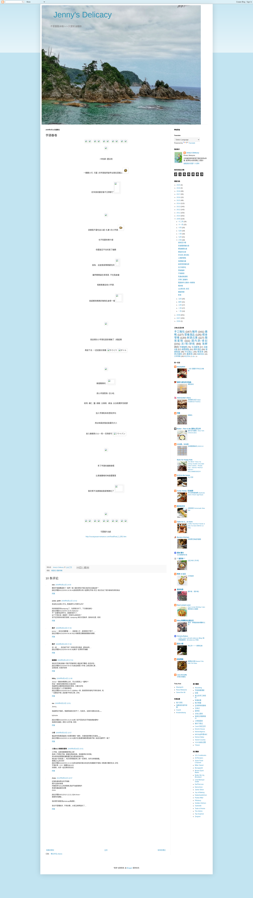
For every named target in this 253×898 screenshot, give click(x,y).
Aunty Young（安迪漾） (185, 491)
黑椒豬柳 (181, 270)
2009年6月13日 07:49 (64, 644)
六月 (180, 240)
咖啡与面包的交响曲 (184, 382)
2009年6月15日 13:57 (64, 733)
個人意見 (179, 703)
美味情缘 (180, 659)
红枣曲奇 (191, 576)
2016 (179, 197)
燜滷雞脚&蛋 (182, 249)
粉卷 (179, 295)
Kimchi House (200, 729)
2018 (179, 191)
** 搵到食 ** (181, 559)
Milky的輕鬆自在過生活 (185, 621)
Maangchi (179, 687)
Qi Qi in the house (183, 475)
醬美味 (190, 354)
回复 (53, 594)
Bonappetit (199, 768)
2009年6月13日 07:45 (64, 628)
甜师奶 (197, 711)
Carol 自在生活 (200, 726)
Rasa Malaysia (181, 690)
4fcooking (198, 688)
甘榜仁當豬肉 (183, 280)
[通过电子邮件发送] (78, 567)
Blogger (129, 868)
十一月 (181, 225)
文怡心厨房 (199, 714)
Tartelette (198, 806)
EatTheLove (199, 784)
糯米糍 (180, 286)
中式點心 (189, 352)
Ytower (197, 745)
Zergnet (197, 816)
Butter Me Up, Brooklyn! (200, 776)
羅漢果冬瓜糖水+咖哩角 (186, 283)
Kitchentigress (200, 732)
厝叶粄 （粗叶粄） (194, 591)
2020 (179, 185)
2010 (179, 216)
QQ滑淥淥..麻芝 (183, 289)
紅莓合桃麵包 (181, 677)
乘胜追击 (191, 384)
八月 (180, 234)
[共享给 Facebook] (85, 567)
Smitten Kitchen (200, 803)
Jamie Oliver (199, 790)
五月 (180, 299)
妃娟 (196, 693)
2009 (179, 219)
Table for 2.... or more (185, 522)
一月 (180, 311)
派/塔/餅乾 (188, 343)
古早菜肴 (177, 356)
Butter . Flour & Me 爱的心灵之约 (189, 429)
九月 (180, 231)
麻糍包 (190, 415)
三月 (180, 305)
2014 (179, 203)
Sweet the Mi (180, 692)
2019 (179, 188)
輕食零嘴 (59, 570)
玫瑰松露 (198, 700)
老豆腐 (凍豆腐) (183, 255)
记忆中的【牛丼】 (194, 560)
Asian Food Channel (199, 761)
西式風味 (178, 354)
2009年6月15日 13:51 (63, 703)
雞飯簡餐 (181, 292)
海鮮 (204, 343)
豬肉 (194, 331)
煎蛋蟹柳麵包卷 (183, 246)
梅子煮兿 (198, 703)
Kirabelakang (181, 713)
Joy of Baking (200, 792)
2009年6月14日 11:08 (64, 678)
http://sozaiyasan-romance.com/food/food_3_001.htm (106, 537)
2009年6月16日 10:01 (75, 749)
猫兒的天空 (181, 506)
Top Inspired (199, 814)
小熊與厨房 (199, 721)
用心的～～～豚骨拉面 (195, 646)
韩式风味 (187, 356)
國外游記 (197, 349)
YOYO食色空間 (200, 742)
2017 (179, 194)
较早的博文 (162, 850)
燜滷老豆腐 (182, 252)
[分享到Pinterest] (88, 567)
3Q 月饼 (190, 477)
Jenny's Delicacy (79, 14)
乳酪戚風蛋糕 (183, 277)
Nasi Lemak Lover (184, 605)
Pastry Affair (199, 798)
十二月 (181, 222)
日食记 (197, 708)
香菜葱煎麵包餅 (183, 264)
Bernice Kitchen (183, 537)
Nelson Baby (199, 737)
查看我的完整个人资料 (191, 163)
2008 (179, 315)
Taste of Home (200, 808)
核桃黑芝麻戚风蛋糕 (194, 539)
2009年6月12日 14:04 (63, 585)
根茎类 (53, 570)
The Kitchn (199, 811)
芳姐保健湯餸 (199, 690)
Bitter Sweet (199, 765)
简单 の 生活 (181, 574)
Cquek (178, 710)
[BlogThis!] (80, 567)
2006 (179, 321)
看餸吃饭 (200, 354)
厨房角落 (180, 589)
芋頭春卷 (181, 273)
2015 (179, 200)
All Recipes (199, 758)
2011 (179, 213)
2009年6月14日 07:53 (65, 660)
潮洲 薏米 (180, 553)
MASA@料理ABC (201, 734)
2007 (179, 318)
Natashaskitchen (201, 795)
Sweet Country (200, 740)
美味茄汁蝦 (182, 243)
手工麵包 (179, 331)
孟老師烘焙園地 (200, 706)
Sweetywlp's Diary (184, 398)
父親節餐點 (182, 258)
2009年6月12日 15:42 (69, 601)
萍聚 (178, 413)
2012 (179, 210)
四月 (180, 302)
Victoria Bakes (182, 636)
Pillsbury (198, 800)
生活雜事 (195, 347)
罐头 (194, 356)
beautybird (181, 367)
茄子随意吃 (182, 267)
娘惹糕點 (185, 349)
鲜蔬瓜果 (192, 337)
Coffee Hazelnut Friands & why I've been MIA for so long (196, 525)
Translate (191, 143)
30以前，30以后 (183, 444)
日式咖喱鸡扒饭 (182, 555)
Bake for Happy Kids (185, 460)
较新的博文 (50, 850)
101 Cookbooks (200, 755)
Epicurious (199, 787)
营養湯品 (189, 334)
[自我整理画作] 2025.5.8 (195, 446)
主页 (106, 850)
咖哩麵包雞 (182, 261)
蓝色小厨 (180, 644)
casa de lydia (182, 675)
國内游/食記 (199, 340)
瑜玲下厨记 (199, 724)
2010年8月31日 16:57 (64, 778)
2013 (179, 207)
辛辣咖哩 (183, 347)
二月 (180, 308)
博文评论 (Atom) (56, 854)
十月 (180, 228)
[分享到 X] (83, 567)
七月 (180, 237)
